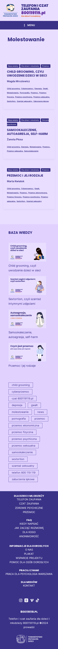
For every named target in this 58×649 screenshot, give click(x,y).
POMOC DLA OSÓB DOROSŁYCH (29, 562)
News (40, 411)
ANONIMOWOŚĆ (29, 536)
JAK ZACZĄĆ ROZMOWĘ (29, 527)
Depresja (38, 88)
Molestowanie (12, 93)
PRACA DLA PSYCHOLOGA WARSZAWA (29, 574)
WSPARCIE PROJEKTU (29, 558)
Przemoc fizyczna (14, 197)
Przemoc (45, 66)
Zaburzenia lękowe (41, 101)
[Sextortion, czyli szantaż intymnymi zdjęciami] (27, 285)
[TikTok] (37, 600)
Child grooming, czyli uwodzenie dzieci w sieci (27, 74)
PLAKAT (29, 553)
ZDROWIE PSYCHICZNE (29, 507)
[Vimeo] (32, 600)
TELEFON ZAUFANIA (29, 499)
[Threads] (26, 600)
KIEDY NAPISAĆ (29, 523)
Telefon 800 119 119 (23, 472)
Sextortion (11, 101)
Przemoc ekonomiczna (37, 193)
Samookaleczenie (31, 151)
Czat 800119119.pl (22, 398)
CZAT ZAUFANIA (29, 503)
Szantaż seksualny (24, 101)
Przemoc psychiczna (23, 97)
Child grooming (13, 88)
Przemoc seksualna (41, 97)
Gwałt (45, 88)
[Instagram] (21, 600)
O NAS (29, 549)
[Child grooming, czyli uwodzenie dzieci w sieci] (27, 252)
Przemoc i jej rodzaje (25, 175)
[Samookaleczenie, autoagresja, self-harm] (27, 318)
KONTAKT (29, 585)
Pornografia (24, 93)
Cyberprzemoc (27, 88)
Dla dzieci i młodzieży (30, 66)
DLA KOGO (29, 532)
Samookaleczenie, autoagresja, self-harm (27, 132)
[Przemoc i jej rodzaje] (27, 352)
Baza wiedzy (13, 66)
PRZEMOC (29, 512)
